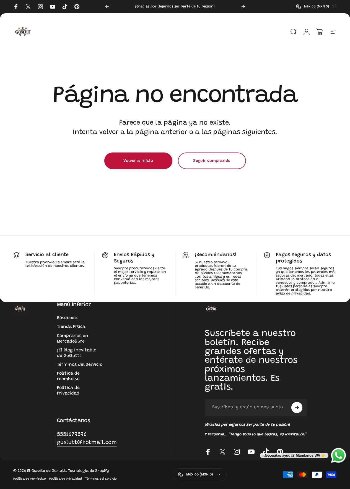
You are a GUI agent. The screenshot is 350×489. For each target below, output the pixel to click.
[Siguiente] (243, 6)
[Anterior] (107, 6)
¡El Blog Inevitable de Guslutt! (76, 353)
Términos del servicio (79, 364)
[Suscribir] (296, 407)
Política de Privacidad (68, 391)
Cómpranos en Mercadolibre (72, 339)
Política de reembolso (68, 376)
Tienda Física (71, 327)
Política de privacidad (65, 478)
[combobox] (316, 6)
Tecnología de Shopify (88, 471)
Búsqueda (67, 318)
